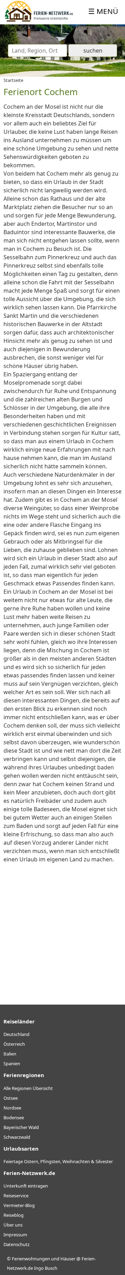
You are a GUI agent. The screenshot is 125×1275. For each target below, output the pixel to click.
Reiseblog (13, 1215)
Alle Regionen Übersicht (28, 1088)
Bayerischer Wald (21, 1127)
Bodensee (13, 1117)
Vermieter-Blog (19, 1205)
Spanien (11, 1063)
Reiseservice (15, 1195)
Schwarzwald (16, 1137)
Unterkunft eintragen (25, 1186)
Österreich (14, 1044)
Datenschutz (16, 1244)
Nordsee (12, 1108)
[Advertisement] (62, 928)
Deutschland (16, 1034)
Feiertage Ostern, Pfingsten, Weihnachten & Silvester (58, 1161)
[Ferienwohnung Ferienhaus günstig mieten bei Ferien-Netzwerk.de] (38, 20)
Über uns (13, 1225)
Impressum (15, 1234)
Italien (9, 1054)
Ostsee (10, 1098)
